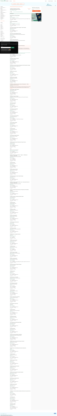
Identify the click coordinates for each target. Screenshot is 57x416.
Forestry (1, 11)
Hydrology (2, 13)
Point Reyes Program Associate (14, 58)
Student (1, 34)
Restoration (2, 17)
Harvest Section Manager (13, 122)
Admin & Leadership (3, 7)
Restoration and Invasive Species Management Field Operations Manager (20, 65)
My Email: (2, 46)
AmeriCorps (2, 35)
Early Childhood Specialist (13, 283)
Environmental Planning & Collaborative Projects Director (18, 142)
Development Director (13, 316)
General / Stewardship (3, 12)
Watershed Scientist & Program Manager (15, 264)
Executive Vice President (13, 384)
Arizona (1, 25)
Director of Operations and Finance (15, 296)
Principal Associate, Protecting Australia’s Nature (17, 196)
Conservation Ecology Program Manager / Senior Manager (18, 27)
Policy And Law (2, 16)
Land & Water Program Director (14, 135)
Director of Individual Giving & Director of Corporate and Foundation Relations (19, 190)
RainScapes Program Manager (14, 96)
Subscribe (13, 47)
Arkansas (1, 26)
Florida (15, 10)
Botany (1, 8)
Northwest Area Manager (13, 77)
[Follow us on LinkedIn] (55, 413)
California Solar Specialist (13, 240)
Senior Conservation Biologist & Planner (15, 33)
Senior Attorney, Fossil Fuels (14, 303)
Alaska (1, 24)
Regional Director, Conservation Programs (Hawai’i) (17, 341)
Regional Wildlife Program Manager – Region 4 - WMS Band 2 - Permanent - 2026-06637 (19, 155)
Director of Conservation (13, 71)
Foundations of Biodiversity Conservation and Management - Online (19, 84)
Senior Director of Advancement (14, 378)
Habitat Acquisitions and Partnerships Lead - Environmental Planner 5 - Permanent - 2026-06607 (20, 182)
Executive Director (12, 128)
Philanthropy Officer (13, 209)
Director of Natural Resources (14, 39)
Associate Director (12, 246)
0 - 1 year (2, 39)
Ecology (1, 9)
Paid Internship (2, 33)
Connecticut (2, 28)
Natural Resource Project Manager (15, 15)
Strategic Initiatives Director (14, 169)
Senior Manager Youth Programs (14, 89)
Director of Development (13, 215)
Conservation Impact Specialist (14, 115)
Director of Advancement (13, 258)
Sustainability (2, 18)
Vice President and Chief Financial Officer (15, 322)
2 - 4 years (2, 40)
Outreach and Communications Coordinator (16, 334)
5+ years (1, 41)
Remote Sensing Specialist (13, 21)
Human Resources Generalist (14, 277)
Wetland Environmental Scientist (14, 366)
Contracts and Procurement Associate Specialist (16, 372)
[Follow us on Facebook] (54, 413)
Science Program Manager (13, 252)
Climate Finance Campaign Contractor (15, 234)
